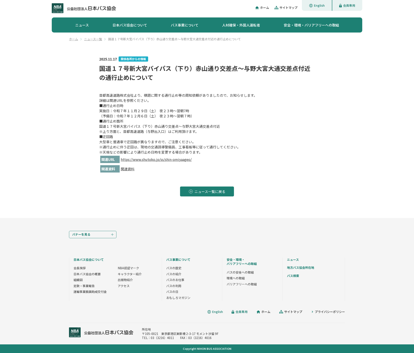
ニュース (82, 25)
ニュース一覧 (93, 39)
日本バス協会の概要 (87, 274)
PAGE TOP (401, 340)
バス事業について (184, 25)
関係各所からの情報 (133, 59)
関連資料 (128, 168)
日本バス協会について (130, 25)
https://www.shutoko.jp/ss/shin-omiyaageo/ (156, 159)
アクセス (124, 286)
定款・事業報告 (84, 286)
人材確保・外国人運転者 (241, 25)
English (319, 5)
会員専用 (349, 5)
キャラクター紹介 (130, 274)
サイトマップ (288, 7)
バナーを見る (81, 234)
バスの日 (172, 291)
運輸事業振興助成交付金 (90, 291)
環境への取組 (236, 278)
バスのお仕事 (175, 280)
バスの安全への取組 (240, 272)
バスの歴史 (173, 268)
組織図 (78, 280)
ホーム (264, 7)
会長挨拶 (80, 268)
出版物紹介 (125, 280)
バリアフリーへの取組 (242, 284)
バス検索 (293, 276)
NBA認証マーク (128, 268)
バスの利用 (173, 286)
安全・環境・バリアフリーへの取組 (311, 25)
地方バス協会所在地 (300, 267)
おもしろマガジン (178, 297)
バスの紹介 (173, 274)
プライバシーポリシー (330, 311)
